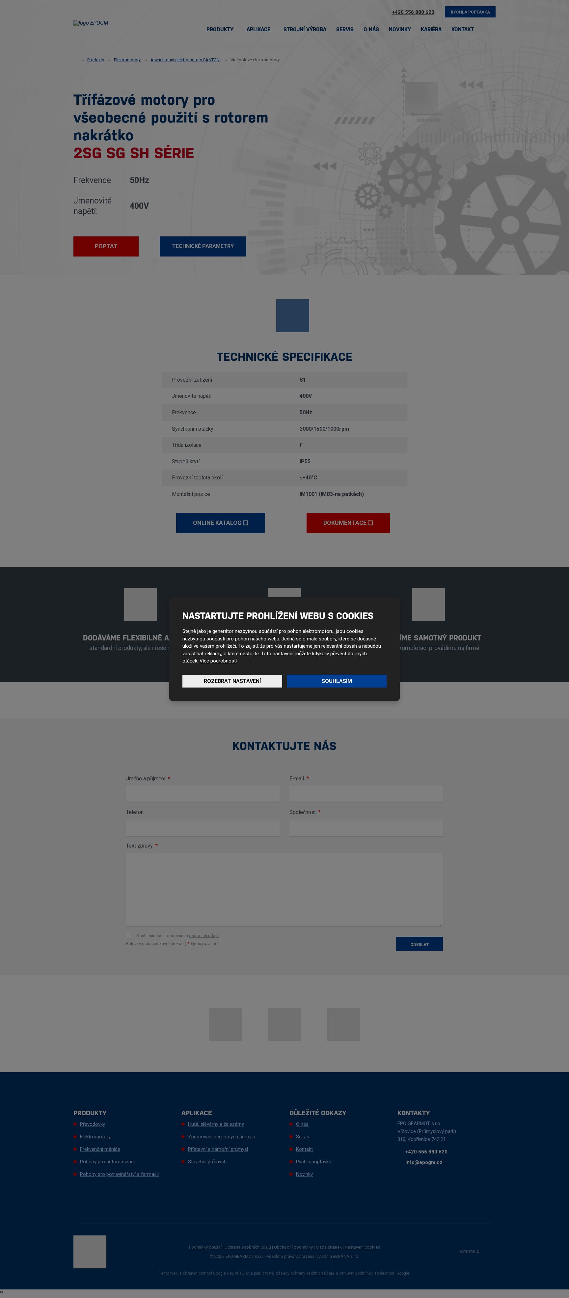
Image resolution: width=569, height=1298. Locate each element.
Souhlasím (337, 681)
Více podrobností (218, 661)
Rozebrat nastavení (232, 681)
